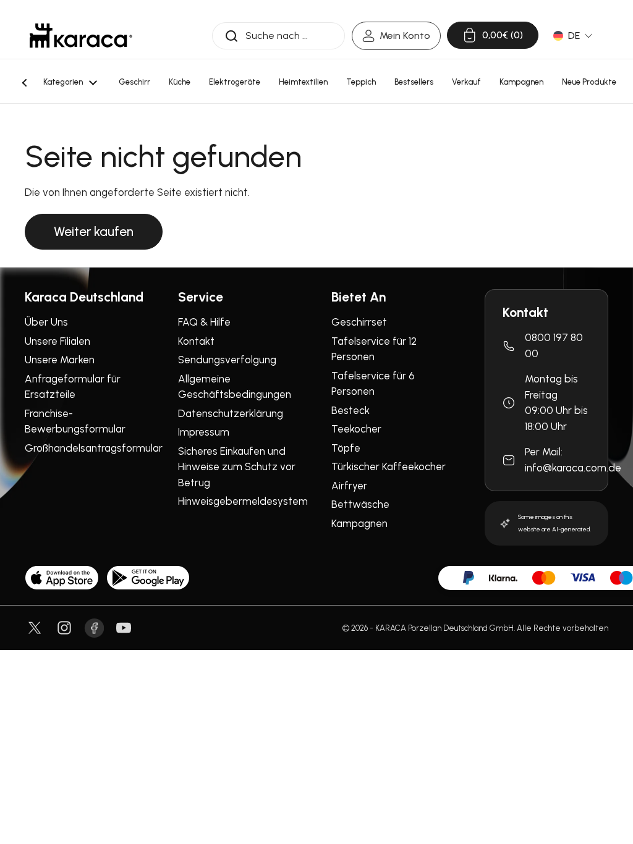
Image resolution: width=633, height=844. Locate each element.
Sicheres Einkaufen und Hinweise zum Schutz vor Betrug (236, 467)
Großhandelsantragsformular (94, 448)
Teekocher (356, 429)
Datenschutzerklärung (230, 413)
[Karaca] (81, 36)
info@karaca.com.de (573, 468)
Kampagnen (359, 523)
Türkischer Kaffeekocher (388, 466)
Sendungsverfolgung (227, 359)
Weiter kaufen (94, 231)
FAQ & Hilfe (204, 322)
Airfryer (349, 485)
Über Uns (46, 322)
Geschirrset (359, 322)
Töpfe (345, 448)
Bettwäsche (360, 504)
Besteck (350, 410)
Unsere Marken (60, 359)
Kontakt (196, 341)
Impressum (203, 432)
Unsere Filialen (57, 341)
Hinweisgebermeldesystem (243, 501)
